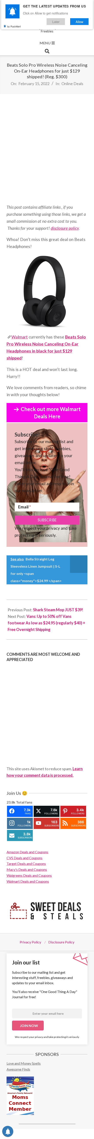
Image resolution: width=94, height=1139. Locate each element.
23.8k (11, 802)
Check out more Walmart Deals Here (51, 412)
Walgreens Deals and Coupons (29, 875)
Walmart (19, 336)
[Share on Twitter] (34, 1134)
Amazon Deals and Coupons (27, 852)
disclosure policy (65, 228)
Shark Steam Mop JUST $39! (58, 609)
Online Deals (72, 83)
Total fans (24, 802)
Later (55, 21)
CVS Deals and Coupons (24, 858)
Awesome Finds (18, 1069)
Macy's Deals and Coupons (27, 869)
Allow (79, 21)
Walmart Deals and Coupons (28, 881)
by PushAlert (14, 26)
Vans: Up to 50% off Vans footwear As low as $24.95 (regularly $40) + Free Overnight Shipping (46, 623)
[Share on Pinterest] (58, 1134)
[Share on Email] (81, 1134)
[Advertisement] (47, 149)
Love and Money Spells (24, 1063)
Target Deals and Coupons (26, 863)
